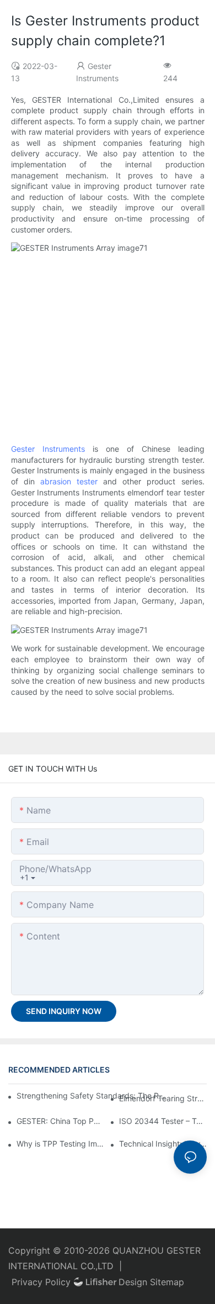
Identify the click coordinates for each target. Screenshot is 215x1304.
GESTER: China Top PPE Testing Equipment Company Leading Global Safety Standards (60, 1121)
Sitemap (167, 1281)
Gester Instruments (48, 448)
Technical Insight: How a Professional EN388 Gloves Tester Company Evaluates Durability (163, 1143)
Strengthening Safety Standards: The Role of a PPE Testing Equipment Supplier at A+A (93, 1095)
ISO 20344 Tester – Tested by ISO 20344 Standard (163, 1121)
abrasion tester (69, 481)
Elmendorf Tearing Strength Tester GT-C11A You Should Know (163, 1098)
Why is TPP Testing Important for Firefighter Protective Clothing (60, 1143)
